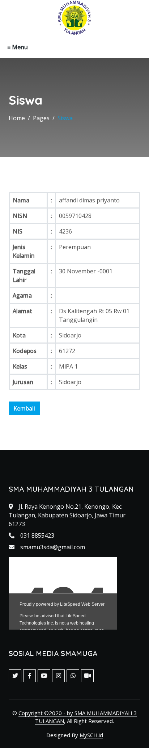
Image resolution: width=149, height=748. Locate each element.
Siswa (65, 118)
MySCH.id (91, 735)
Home (17, 118)
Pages (41, 118)
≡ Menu (17, 47)
